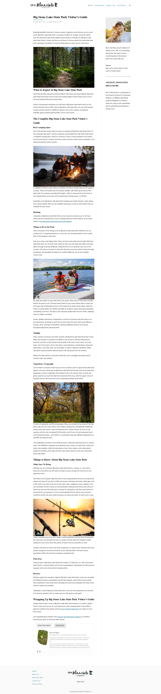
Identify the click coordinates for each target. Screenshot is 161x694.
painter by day (53, 637)
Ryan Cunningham (39, 19)
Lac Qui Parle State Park (70, 609)
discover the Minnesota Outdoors (69, 617)
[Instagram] (40, 652)
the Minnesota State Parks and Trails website (56, 221)
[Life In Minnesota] (50, 5)
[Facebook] (37, 652)
